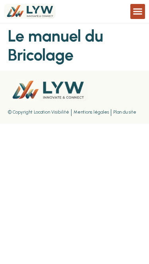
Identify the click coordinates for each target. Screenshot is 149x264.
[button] (137, 11)
